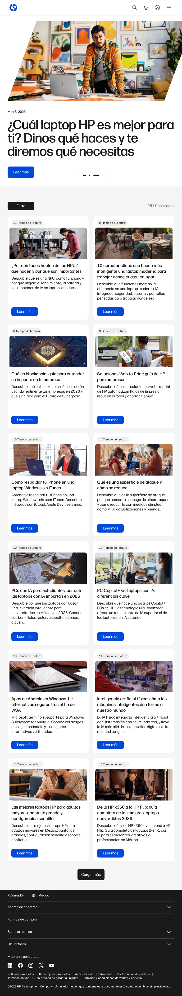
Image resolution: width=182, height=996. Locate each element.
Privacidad (105, 974)
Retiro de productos (21, 974)
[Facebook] (20, 965)
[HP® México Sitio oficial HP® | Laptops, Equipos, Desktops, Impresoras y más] (13, 7)
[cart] (146, 7)
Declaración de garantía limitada (56, 978)
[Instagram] (30, 965)
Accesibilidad (84, 974)
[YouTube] (51, 965)
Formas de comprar (23, 919)
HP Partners (17, 944)
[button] (74, 175)
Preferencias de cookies (133, 974)
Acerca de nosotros (22, 907)
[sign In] (157, 7)
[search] (134, 7)
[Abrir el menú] (168, 7)
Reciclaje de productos (54, 974)
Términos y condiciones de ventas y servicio (112, 978)
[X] (41, 965)
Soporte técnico (20, 932)
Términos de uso (18, 978)
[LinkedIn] (10, 965)
